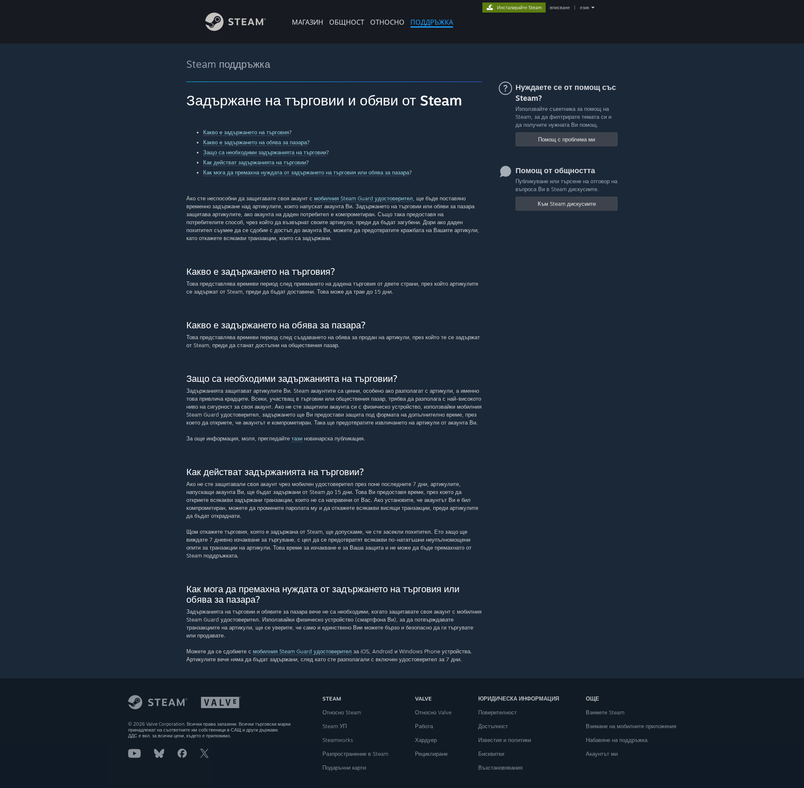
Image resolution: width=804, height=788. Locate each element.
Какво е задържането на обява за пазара (255, 142)
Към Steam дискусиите (567, 203)
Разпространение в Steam (355, 753)
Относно (387, 22)
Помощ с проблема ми (566, 139)
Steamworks (337, 740)
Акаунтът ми (602, 753)
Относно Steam (341, 712)
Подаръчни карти (344, 767)
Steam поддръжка (228, 64)
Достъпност (493, 726)
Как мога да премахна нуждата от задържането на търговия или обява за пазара (306, 172)
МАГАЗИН (307, 22)
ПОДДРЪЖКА (431, 22)
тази (296, 438)
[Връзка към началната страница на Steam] (235, 28)
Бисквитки (491, 753)
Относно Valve (433, 712)
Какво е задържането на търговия (246, 132)
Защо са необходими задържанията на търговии (264, 152)
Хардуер (426, 740)
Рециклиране (431, 753)
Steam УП (334, 726)
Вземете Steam (605, 712)
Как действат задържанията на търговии (254, 162)
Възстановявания (500, 767)
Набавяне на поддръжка (616, 740)
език (584, 7)
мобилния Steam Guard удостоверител (363, 198)
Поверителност (497, 712)
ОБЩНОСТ (346, 22)
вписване (560, 7)
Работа (424, 726)
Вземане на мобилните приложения (631, 726)
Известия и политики (504, 740)
